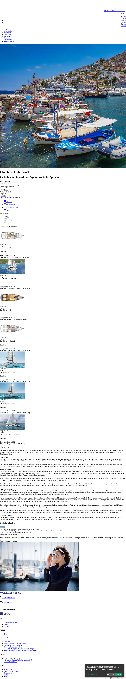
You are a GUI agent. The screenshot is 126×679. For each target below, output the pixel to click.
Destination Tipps (11, 207)
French (124, 19)
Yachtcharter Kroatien (11, 623)
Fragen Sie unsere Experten (8, 541)
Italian (124, 20)
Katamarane (7, 32)
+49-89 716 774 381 (8, 598)
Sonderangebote (9, 41)
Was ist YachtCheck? (10, 662)
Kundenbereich (8, 669)
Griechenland (10, 197)
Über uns (7, 641)
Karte (7, 210)
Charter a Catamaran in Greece (13, 647)
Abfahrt (2, 183)
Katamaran (9, 223)
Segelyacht (9, 219)
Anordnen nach (5, 226)
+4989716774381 (109, 11)
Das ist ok (118, 674)
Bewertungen (9, 204)
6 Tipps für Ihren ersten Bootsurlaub (15, 643)
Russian (123, 24)
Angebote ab (4, 244)
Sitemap (6, 676)
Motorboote (7, 36)
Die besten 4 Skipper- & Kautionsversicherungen (19, 649)
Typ (1, 181)
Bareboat (7, 38)
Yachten (8, 202)
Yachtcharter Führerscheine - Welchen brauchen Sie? (20, 650)
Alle (7, 217)
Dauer (2, 188)
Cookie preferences (116, 678)
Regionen (7, 626)
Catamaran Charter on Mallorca (14, 645)
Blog (5, 634)
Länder (2, 197)
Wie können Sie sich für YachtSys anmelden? (18, 660)
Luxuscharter (8, 40)
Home (6, 29)
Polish (124, 22)
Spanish (123, 26)
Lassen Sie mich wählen (92, 674)
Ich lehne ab (110, 674)
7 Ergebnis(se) (4, 213)
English (123, 17)
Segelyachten (8, 31)
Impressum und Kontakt (11, 671)
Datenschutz (8, 673)
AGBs (6, 675)
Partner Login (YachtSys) (12, 658)
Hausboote (7, 34)
